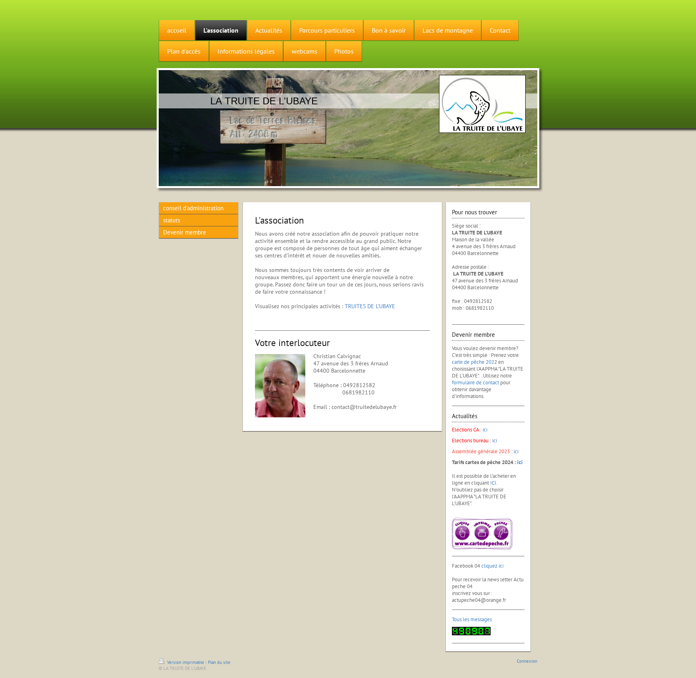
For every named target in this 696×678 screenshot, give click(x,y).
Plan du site (219, 662)
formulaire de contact (475, 382)
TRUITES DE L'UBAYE (370, 306)
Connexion (527, 661)
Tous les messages (472, 619)
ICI (493, 482)
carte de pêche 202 (473, 362)
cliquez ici (492, 565)
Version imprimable (185, 662)
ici (485, 429)
